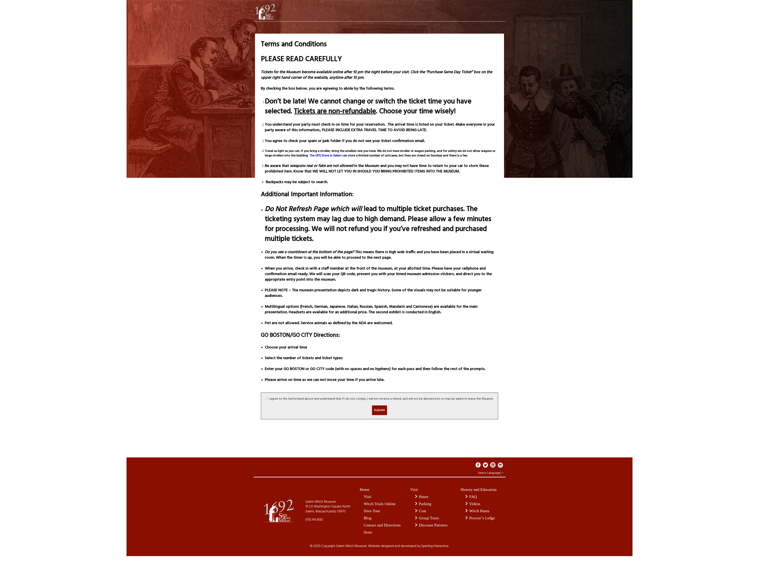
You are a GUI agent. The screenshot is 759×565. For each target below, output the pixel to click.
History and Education (479, 489)
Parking (425, 504)
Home (364, 489)
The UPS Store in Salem (325, 155)
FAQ (473, 496)
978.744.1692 (314, 520)
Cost (422, 511)
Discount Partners (433, 525)
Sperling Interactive (434, 546)
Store (368, 532)
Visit (367, 496)
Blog (367, 518)
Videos (474, 504)
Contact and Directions (382, 525)
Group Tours (429, 518)
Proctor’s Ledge (482, 518)
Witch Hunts (479, 511)
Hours (424, 496)
